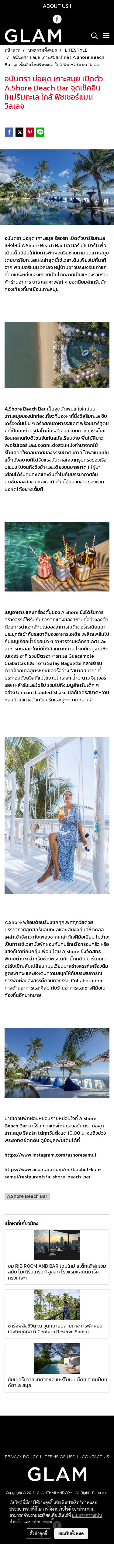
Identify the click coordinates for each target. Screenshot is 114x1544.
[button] (92, 35)
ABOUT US (56, 6)
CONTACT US (95, 1456)
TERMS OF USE (60, 1456)
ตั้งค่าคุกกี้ (38, 1533)
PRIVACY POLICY (21, 1456)
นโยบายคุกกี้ (43, 1521)
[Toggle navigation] (106, 36)
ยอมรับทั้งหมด (71, 1533)
